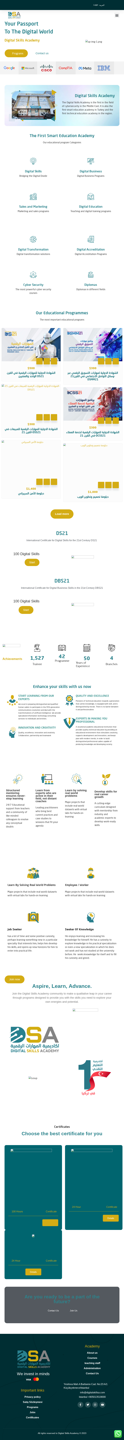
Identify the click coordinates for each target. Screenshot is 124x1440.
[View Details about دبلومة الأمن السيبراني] (54, 482)
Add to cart (39, 361)
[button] (116, 15)
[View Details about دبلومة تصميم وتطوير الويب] (116, 485)
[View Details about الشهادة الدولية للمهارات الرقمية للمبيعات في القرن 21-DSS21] (54, 417)
